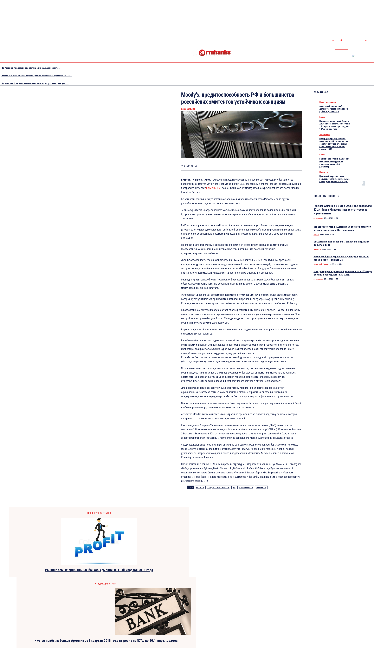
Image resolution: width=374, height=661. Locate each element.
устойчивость (246, 487)
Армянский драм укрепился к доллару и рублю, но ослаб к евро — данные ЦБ (341, 258)
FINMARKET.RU (213, 187)
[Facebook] (361, 51)
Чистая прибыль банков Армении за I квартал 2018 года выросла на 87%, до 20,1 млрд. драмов (106, 641)
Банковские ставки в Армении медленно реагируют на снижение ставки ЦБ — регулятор (334, 162)
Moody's (200, 487)
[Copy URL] (286, 166)
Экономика (188, 109)
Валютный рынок (327, 102)
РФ (234, 487)
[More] (297, 166)
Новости (323, 172)
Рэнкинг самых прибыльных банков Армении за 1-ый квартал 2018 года (99, 570)
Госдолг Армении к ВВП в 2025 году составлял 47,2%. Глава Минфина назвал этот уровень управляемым (343, 209)
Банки (322, 117)
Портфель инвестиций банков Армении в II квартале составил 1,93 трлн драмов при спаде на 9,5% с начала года (334, 125)
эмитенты (261, 487)
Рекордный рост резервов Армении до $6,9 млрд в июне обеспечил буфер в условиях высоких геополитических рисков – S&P (333, 143)
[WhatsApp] (255, 166)
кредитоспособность (218, 487)
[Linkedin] (372, 51)
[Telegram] (365, 51)
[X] (244, 166)
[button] (351, 51)
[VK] (275, 166)
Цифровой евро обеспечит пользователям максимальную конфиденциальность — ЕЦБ (334, 179)
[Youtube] (368, 51)
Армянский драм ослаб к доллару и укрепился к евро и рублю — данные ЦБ (333, 109)
